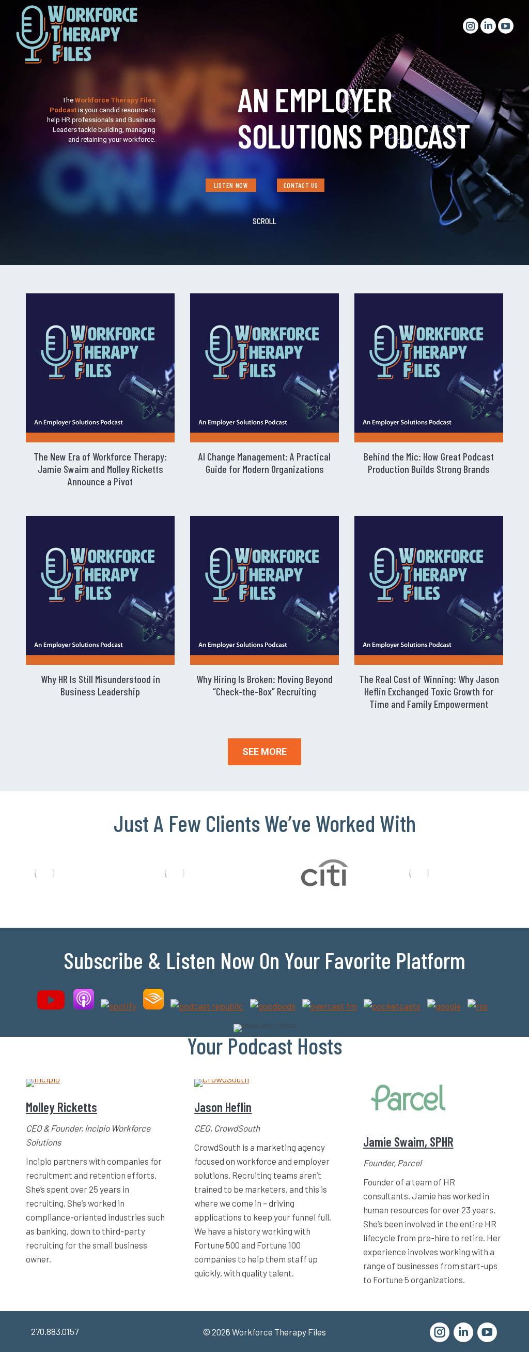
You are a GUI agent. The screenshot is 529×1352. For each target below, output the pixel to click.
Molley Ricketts (61, 1107)
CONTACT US (301, 185)
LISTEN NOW (230, 185)
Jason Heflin (223, 1107)
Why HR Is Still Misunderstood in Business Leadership (100, 685)
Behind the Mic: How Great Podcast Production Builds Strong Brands (429, 462)
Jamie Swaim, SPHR (408, 1141)
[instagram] (439, 1332)
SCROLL (264, 221)
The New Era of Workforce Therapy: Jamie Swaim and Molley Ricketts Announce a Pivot (100, 468)
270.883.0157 (55, 1331)
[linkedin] (463, 1332)
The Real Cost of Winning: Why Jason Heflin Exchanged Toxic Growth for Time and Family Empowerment (429, 691)
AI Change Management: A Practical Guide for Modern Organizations (264, 462)
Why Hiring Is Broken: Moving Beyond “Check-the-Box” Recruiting (264, 685)
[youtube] (487, 1332)
